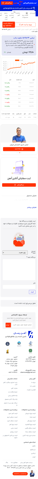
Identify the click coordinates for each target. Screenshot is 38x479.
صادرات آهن (18, 14)
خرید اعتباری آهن (11, 15)
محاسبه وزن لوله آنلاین (29, 435)
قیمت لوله (32, 417)
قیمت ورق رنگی (31, 421)
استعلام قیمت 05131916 (8, 24)
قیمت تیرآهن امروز (12, 417)
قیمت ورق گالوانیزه (30, 424)
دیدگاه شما (30, 257)
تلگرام (33, 446)
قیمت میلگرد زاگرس (30, 428)
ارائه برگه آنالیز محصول (11, 399)
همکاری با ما (14, 462)
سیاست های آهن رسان (26, 462)
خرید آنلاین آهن (8, 3)
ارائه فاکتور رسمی (12, 395)
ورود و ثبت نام (26, 25)
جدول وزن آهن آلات (5, 16)
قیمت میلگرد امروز (12, 421)
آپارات (33, 457)
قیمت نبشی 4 (16, 29)
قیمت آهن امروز (13, 413)
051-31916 (18, 149)
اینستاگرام (32, 450)
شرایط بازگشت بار (12, 392)
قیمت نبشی (24, 29)
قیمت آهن (32, 29)
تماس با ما (32, 386)
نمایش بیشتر (31, 207)
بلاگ (7, 462)
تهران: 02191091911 (30, 361)
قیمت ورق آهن (13, 424)
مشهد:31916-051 (30, 359)
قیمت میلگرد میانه (30, 432)
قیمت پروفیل (13, 432)
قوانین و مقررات (31, 390)
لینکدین (33, 453)
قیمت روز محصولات (25, 16)
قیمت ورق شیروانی (30, 413)
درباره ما (33, 382)
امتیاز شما (33, 252)
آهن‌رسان (33, 13)
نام (34, 283)
